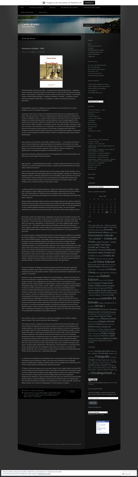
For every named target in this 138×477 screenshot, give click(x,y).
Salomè (99, 324)
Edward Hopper (94, 267)
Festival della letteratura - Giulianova (106, 273)
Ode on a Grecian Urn (100, 314)
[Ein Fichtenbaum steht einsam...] (96, 69)
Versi (89, 340)
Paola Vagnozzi (101, 316)
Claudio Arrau (98, 258)
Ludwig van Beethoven (105, 303)
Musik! (114, 367)
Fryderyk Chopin (94, 276)
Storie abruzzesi (92, 126)
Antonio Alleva (102, 232)
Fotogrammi (113, 357)
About (22, 7)
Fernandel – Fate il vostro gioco (96, 143)
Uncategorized (40, 390)
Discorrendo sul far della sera (98, 264)
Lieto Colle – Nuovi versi (94, 165)
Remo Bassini (91, 122)
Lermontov (108, 367)
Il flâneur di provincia (102, 360)
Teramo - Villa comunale (94, 333)
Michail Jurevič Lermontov (98, 312)
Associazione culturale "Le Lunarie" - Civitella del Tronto (102, 238)
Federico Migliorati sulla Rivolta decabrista (99, 86)
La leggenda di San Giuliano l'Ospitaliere (100, 364)
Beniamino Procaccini (93, 112)
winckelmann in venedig (94, 130)
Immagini (91, 364)
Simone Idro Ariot (92, 124)
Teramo (42, 395)
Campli (40, 392)
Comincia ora (89, 2)
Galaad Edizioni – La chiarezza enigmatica (99, 153)
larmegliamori (32, 52)
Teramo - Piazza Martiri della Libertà (103, 331)
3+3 (37, 392)
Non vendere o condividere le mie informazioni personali (66, 444)
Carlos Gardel (98, 256)
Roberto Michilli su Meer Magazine (97, 88)
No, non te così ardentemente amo (97, 65)
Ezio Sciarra (31, 393)
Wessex (55, 395)
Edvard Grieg (111, 264)
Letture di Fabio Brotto (26, 12)
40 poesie (90, 351)
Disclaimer (52, 7)
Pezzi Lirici (98, 319)
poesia (103, 428)
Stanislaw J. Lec (93, 329)
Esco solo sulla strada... (94, 67)
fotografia (99, 429)
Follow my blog (102, 432)
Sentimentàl (100, 369)
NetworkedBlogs (100, 421)
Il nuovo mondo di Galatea (95, 118)
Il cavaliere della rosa (93, 116)
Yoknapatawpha (37, 396)
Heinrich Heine (93, 288)
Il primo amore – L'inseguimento (96, 163)
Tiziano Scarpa (108, 333)
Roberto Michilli (106, 321)
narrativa (99, 428)
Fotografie (102, 356)
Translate (101, 414)
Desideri (33, 390)
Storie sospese (104, 329)
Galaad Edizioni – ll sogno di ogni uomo (98, 157)
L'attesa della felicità (105, 364)
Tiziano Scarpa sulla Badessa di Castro (98, 84)
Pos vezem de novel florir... (95, 73)
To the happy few (92, 90)
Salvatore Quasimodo (108, 324)
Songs (111, 370)
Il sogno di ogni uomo (102, 290)
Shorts (91, 326)
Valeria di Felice (109, 338)
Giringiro (91, 360)
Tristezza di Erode (95, 338)
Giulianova (38, 393)
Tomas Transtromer (94, 336)
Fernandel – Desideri (93, 141)
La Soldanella (91, 120)
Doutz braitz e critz (93, 71)
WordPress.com (92, 167)
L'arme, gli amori (30, 24)
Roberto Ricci (92, 324)
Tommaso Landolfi (108, 336)
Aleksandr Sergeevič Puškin (104, 227)
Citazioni (95, 353)
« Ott (89, 217)
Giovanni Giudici (103, 280)
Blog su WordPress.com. (44, 444)
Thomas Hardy (48, 395)
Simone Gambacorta (103, 327)
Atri (96, 242)
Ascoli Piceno (113, 232)
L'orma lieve (104, 295)
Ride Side (36, 395)
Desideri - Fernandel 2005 (49, 392)
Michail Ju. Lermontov (108, 309)
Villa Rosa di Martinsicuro (98, 340)
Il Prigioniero (102, 288)
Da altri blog (103, 353)
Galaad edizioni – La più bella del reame (98, 155)
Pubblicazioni (43, 12)
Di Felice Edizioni (104, 261)
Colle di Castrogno (107, 259)
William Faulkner (28, 396)
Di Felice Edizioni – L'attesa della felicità (98, 139)
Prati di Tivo (30, 395)
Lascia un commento (72, 391)
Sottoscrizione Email (95, 388)
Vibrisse (90, 128)
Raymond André (108, 318)
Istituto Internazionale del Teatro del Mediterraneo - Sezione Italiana (102, 293)
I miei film (113, 362)
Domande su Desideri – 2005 (33, 48)
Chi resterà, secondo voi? (36, 7)
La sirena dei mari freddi (98, 367)
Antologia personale (102, 351)
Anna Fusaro (100, 230)
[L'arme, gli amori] (69, 25)
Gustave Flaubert (108, 285)
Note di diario (92, 370)
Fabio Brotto (91, 114)
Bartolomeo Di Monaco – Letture (96, 110)
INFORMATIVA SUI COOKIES (69, 7)
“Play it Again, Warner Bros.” (95, 92)
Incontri (97, 364)
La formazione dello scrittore (91, 7)
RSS (115, 25)
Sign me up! (93, 402)
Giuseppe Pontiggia (47, 393)
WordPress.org (92, 169)
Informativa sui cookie (44, 474)
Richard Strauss (93, 322)
